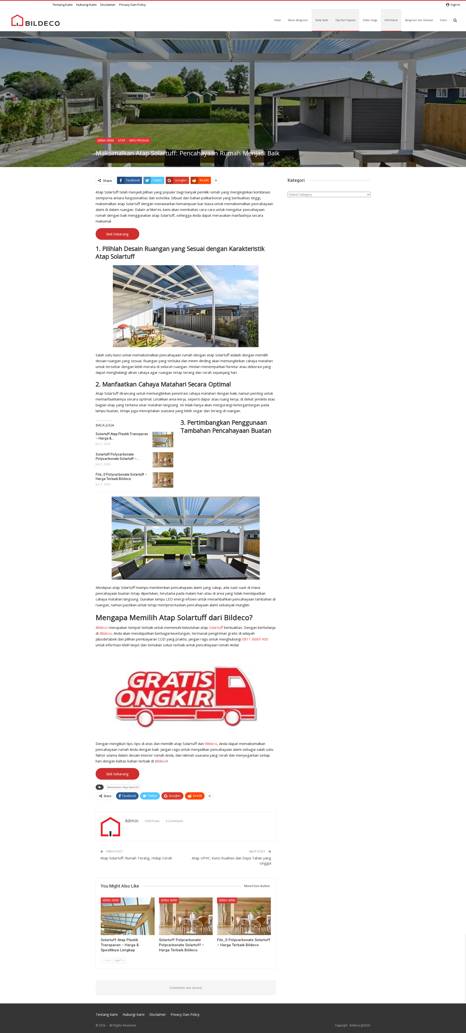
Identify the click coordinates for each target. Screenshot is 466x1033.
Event (443, 20)
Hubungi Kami (86, 4)
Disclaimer (108, 4)
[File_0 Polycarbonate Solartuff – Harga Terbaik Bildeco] (162, 480)
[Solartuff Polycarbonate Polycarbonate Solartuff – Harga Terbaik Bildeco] (162, 460)
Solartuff (216, 627)
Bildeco (102, 627)
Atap (121, 140)
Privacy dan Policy (132, 4)
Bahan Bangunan (298, 20)
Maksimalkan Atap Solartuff (123, 787)
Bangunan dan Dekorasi (419, 20)
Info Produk (391, 20)
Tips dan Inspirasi (345, 20)
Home (277, 20)
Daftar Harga (370, 20)
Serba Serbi (321, 20)
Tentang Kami (62, 4)
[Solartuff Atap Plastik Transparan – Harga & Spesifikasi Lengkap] (162, 439)
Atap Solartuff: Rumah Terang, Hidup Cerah (136, 858)
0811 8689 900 (255, 639)
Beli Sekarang (117, 234)
